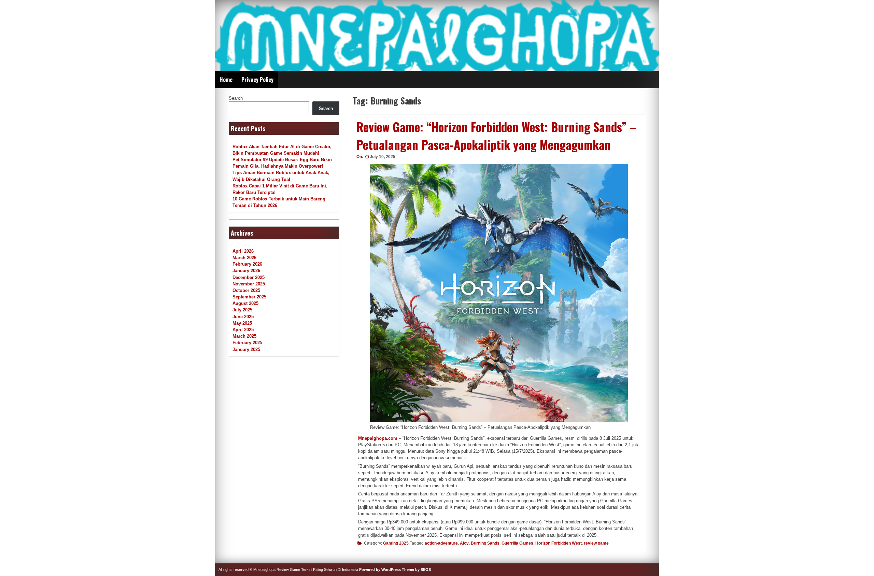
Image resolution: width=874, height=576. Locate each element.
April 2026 (243, 251)
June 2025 (243, 316)
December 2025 (248, 277)
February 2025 (247, 342)
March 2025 (244, 336)
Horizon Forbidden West (558, 543)
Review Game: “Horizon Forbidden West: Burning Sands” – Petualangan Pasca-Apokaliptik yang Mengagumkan (496, 136)
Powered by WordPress (380, 569)
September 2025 (249, 296)
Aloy (464, 543)
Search (236, 98)
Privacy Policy (257, 79)
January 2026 (246, 270)
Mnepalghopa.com (377, 438)
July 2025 (242, 309)
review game (596, 543)
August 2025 (245, 303)
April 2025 (243, 329)
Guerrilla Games (517, 543)
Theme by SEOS (416, 569)
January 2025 (246, 349)
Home (226, 79)
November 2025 (248, 283)
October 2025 (246, 290)
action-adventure (441, 543)
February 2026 (247, 264)
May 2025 (242, 323)
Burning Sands (485, 543)
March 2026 (244, 257)
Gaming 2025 (396, 543)
